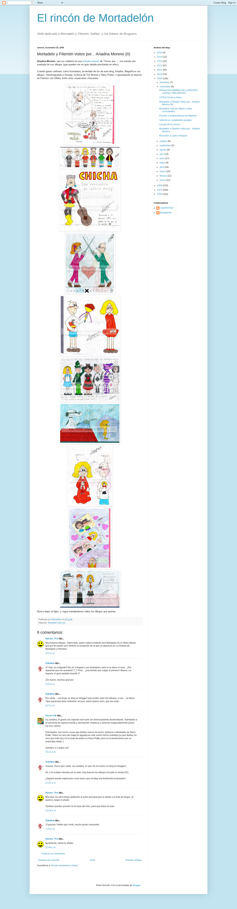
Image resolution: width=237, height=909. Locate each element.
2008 (160, 185)
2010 (160, 74)
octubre (164, 141)
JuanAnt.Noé (166, 208)
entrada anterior (91, 61)
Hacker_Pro (51, 638)
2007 (160, 190)
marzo (163, 171)
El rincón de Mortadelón (95, 18)
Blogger (137, 885)
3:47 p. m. (50, 653)
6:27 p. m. (50, 705)
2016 (160, 52)
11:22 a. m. (50, 782)
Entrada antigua (134, 860)
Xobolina (49, 663)
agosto (163, 149)
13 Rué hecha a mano (170, 97)
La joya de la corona (169, 124)
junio (162, 158)
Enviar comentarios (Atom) (64, 865)
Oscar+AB (50, 715)
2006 (160, 194)
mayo (163, 162)
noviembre (165, 86)
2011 (160, 69)
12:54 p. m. (50, 810)
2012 (160, 65)
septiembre (165, 145)
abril (162, 167)
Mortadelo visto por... (57, 623)
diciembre (165, 82)
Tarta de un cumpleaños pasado (175, 120)
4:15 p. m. (50, 684)
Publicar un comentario (53, 853)
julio (162, 154)
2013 (160, 61)
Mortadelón (166, 212)
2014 (160, 57)
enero (163, 180)
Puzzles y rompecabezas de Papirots (177, 115)
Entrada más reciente (48, 860)
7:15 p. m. (50, 829)
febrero (163, 176)
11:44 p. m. (50, 847)
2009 (160, 78)
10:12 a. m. (50, 752)
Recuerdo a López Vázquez (173, 135)
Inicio (92, 860)
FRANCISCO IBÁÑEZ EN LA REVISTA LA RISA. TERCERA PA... (178, 91)
